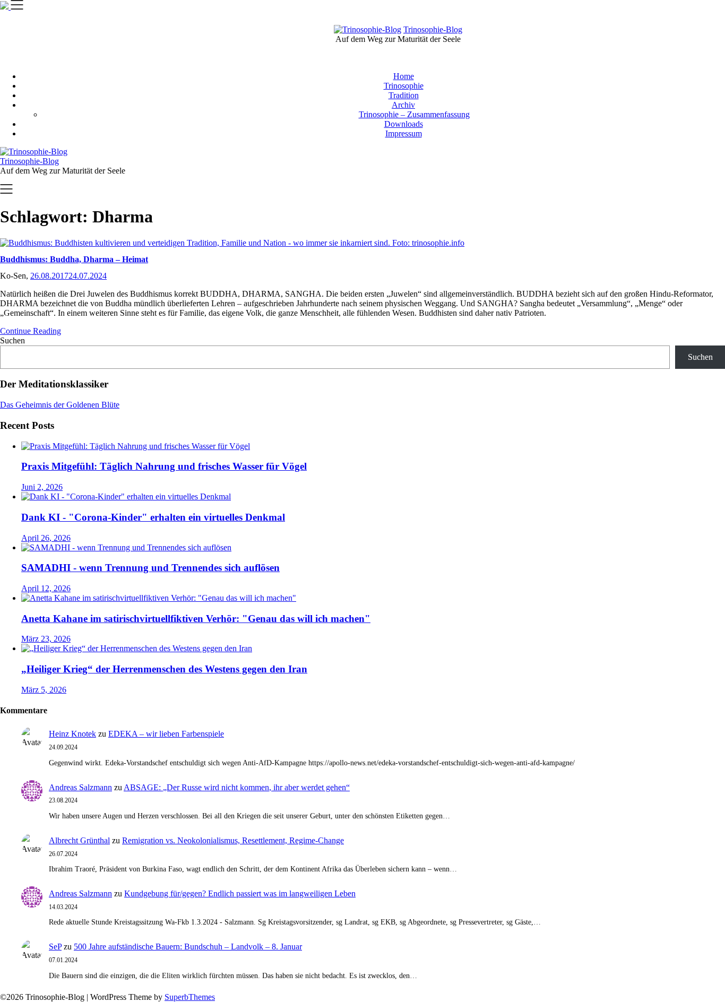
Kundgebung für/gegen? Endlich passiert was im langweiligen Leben (240, 893)
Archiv (403, 104)
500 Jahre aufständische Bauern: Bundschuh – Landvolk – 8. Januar (188, 946)
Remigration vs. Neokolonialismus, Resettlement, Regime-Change (233, 840)
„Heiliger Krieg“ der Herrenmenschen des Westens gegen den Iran (164, 669)
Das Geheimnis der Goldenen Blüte (59, 404)
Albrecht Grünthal (79, 840)
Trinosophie (404, 85)
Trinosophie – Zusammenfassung (414, 114)
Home (403, 76)
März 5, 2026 (43, 689)
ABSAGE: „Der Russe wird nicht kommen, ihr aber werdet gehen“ (237, 787)
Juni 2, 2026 (42, 486)
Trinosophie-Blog (432, 29)
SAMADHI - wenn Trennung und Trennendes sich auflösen (150, 567)
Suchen (12, 340)
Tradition (404, 95)
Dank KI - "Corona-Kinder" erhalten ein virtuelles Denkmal (153, 517)
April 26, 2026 (46, 537)
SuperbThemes (190, 996)
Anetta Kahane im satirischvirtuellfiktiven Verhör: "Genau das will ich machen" (195, 618)
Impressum (403, 133)
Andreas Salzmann (80, 787)
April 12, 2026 (46, 588)
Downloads (403, 123)
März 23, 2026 (46, 638)
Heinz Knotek (72, 733)
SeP (55, 946)
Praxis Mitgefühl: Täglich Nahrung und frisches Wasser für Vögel (164, 466)
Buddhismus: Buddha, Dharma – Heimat (74, 259)
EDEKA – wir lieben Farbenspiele (166, 733)
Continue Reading (30, 330)
